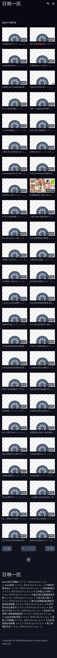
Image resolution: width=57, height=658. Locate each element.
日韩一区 (11, 4)
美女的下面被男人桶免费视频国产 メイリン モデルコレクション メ (28, 613)
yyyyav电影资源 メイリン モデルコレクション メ (28, 617)
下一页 (50, 548)
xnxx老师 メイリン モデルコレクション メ (25, 585)
